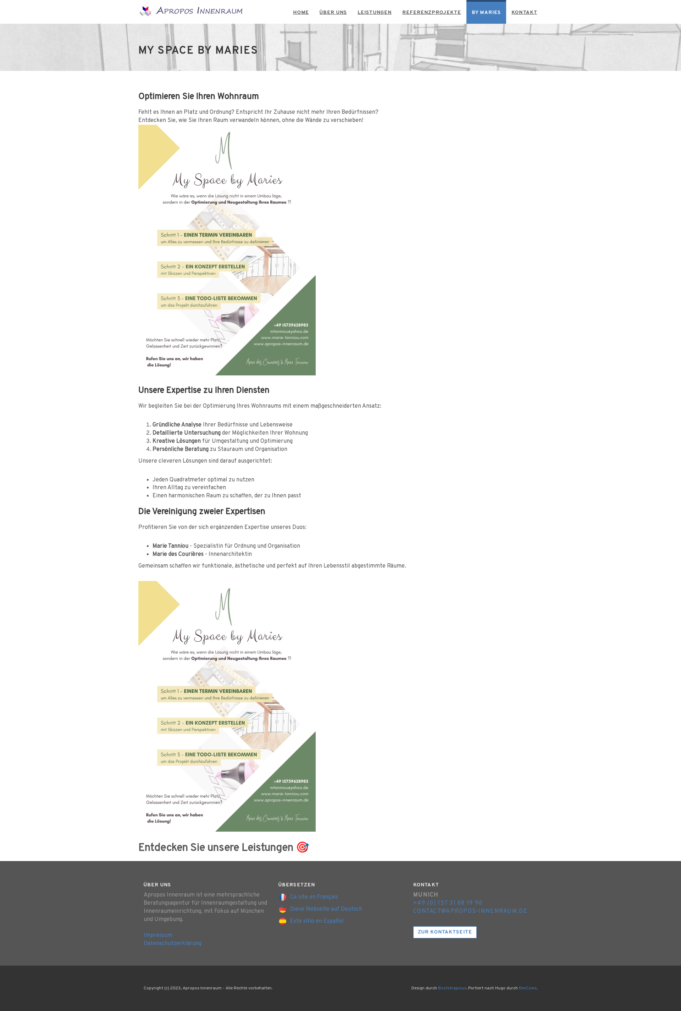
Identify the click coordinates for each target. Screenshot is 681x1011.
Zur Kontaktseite (445, 932)
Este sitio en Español (316, 921)
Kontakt (524, 13)
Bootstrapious (452, 988)
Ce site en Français (313, 897)
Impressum (158, 935)
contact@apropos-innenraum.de (470, 911)
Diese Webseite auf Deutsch (325, 909)
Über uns (333, 13)
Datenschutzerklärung (172, 943)
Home (301, 13)
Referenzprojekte (431, 13)
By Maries (486, 13)
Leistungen (375, 13)
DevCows (528, 988)
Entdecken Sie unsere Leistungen (215, 848)
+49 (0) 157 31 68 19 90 (447, 903)
